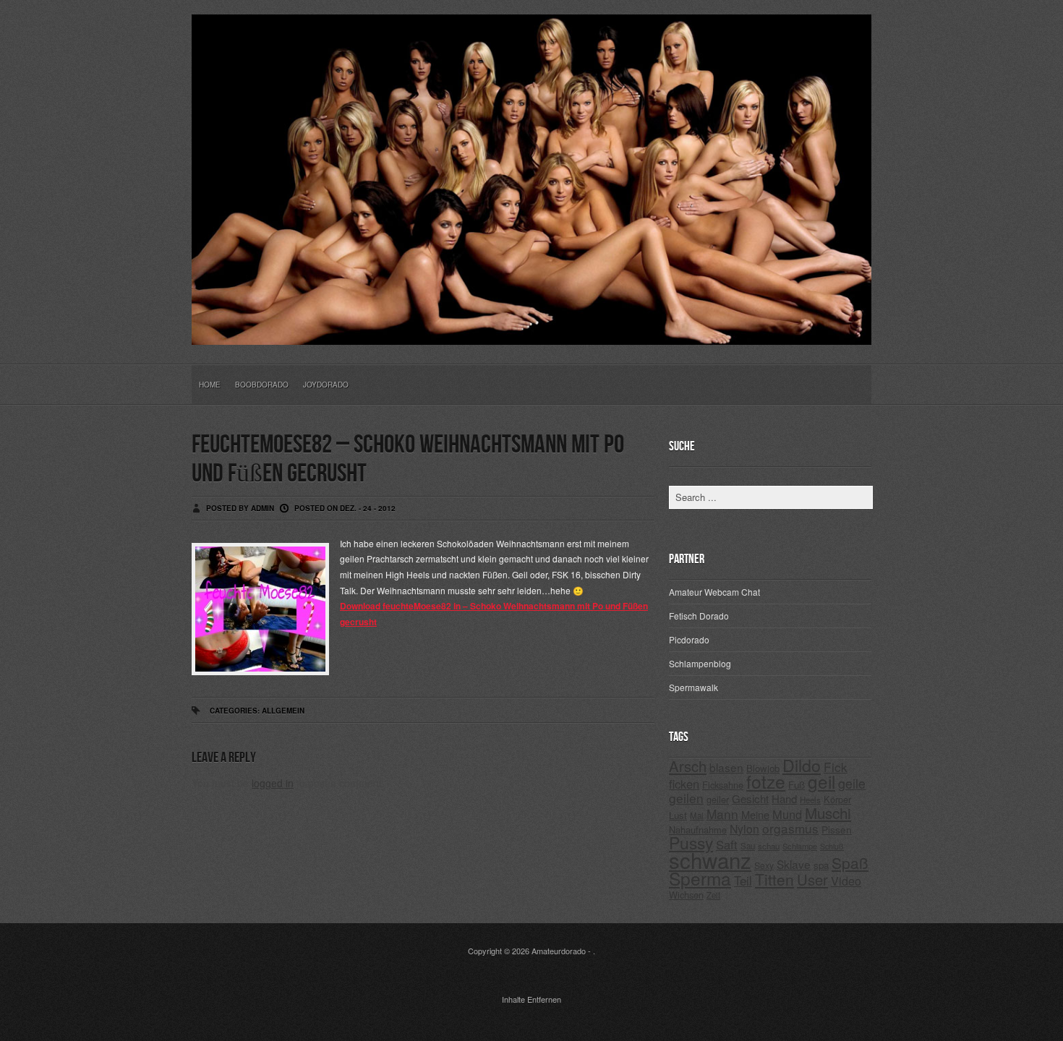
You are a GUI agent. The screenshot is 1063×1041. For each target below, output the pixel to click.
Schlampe (799, 846)
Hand (784, 798)
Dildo (801, 765)
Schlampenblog (700, 663)
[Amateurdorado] (531, 333)
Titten (774, 879)
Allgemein (283, 711)
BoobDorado (262, 385)
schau (769, 846)
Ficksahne (722, 785)
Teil (743, 880)
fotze (765, 781)
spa (821, 865)
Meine (755, 814)
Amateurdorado (559, 950)
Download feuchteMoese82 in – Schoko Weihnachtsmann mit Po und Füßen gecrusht (494, 613)
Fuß (796, 785)
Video (846, 881)
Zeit (713, 895)
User (812, 879)
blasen (726, 767)
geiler (717, 799)
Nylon (744, 829)
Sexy (764, 865)
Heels (810, 799)
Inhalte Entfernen (531, 999)
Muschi (828, 812)
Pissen (836, 829)
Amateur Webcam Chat (714, 592)
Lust (678, 815)
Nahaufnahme (698, 829)
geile (852, 783)
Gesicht (750, 798)
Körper (837, 799)
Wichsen (686, 894)
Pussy (691, 842)
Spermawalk (693, 687)
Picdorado (689, 639)
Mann (722, 814)
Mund (787, 814)
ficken (684, 783)
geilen (686, 798)
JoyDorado (326, 385)
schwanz (710, 859)
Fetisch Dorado (699, 615)
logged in (273, 783)
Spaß (850, 862)
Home (210, 385)
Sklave (794, 864)
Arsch (687, 765)
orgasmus (790, 828)
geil (821, 781)
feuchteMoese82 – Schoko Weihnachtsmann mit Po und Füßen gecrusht (408, 459)
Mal (697, 815)
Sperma (700, 878)
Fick (836, 767)
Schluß (832, 846)
